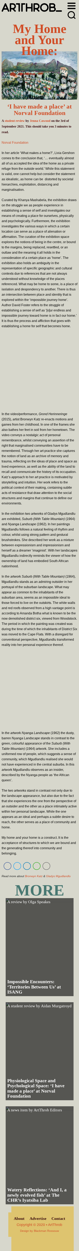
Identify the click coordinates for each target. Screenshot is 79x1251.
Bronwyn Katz (34, 876)
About (19, 1218)
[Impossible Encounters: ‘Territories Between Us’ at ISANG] (40, 947)
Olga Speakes (39, 902)
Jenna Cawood (40, 120)
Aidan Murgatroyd (56, 1006)
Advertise (38, 1218)
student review (15, 120)
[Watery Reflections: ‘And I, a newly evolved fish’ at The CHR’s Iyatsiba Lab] (40, 1155)
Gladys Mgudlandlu (58, 876)
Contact (58, 1218)
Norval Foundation (15, 142)
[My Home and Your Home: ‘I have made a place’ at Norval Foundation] (39, 76)
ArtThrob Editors (48, 1110)
